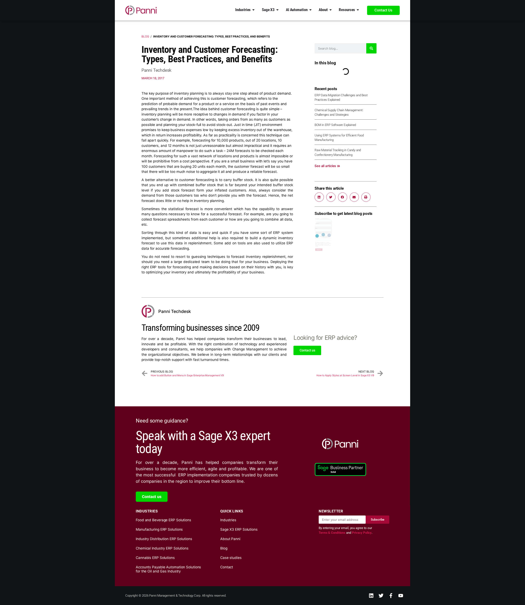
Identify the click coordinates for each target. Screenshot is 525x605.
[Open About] (330, 9)
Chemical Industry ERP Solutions (162, 548)
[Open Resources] (358, 9)
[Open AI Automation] (310, 9)
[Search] (371, 48)
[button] (319, 197)
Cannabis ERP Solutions (155, 558)
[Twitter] (381, 595)
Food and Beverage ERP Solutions (163, 520)
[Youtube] (400, 595)
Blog (145, 36)
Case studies (231, 558)
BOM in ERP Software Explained (335, 125)
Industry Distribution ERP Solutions (164, 539)
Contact (226, 567)
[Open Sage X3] (277, 9)
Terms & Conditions (332, 533)
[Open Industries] (253, 9)
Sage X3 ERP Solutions (239, 529)
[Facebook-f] (390, 595)
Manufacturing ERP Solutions (159, 529)
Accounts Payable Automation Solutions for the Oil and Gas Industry (168, 569)
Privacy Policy (362, 533)
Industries (228, 520)
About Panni (230, 539)
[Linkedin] (371, 595)
